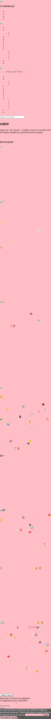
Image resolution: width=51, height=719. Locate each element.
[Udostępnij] (4, 705)
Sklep (7, 49)
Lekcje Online (11, 39)
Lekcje (8, 11)
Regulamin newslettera (40, 703)
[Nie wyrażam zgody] (18, 718)
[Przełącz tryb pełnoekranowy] (6, 705)
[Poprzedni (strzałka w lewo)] (1, 708)
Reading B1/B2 (16, 32)
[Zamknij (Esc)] (1, 705)
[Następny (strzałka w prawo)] (4, 708)
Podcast (8, 42)
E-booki (8, 14)
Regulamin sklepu (23, 703)
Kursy (7, 16)
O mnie (8, 44)
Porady (8, 37)
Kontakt (8, 46)
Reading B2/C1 (16, 35)
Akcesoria (9, 19)
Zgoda (45, 715)
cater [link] (2, 130)
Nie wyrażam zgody (8, 718)
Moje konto (10, 61)
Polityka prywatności (8, 703)
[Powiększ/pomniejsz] (9, 705)
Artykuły (9, 30)
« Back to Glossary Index (10, 137)
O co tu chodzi (11, 27)
